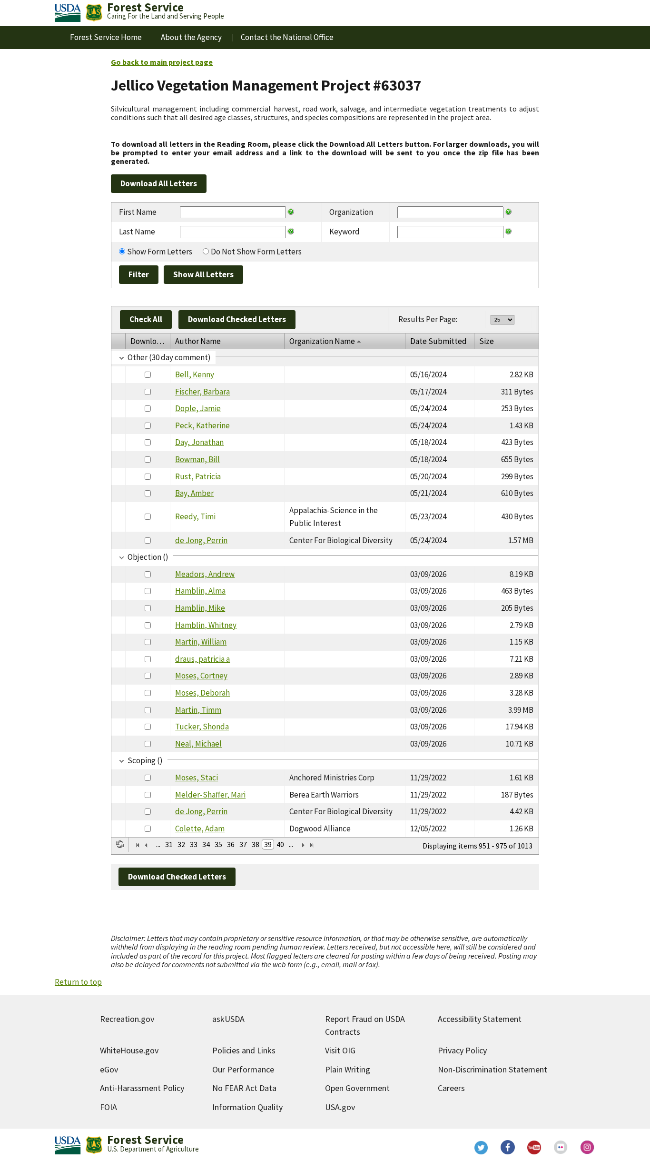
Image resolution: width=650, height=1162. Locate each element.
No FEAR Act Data (244, 1087)
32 (181, 844)
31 (169, 844)
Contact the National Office (287, 37)
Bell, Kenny (194, 374)
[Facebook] (507, 1147)
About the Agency (191, 37)
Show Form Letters (159, 251)
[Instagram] (587, 1147)
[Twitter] (481, 1147)
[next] (303, 845)
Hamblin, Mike (200, 608)
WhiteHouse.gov (129, 1050)
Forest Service (145, 1139)
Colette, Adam (200, 828)
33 (193, 844)
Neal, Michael (198, 743)
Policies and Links (244, 1050)
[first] (137, 845)
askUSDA (228, 1018)
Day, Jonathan (199, 442)
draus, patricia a (202, 659)
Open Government (357, 1087)
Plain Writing (347, 1069)
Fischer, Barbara (202, 391)
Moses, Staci (196, 777)
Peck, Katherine (202, 425)
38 (255, 844)
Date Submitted (438, 341)
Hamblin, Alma (200, 591)
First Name (138, 212)
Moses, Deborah (202, 692)
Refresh (120, 844)
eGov (109, 1069)
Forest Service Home (106, 37)
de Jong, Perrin (201, 540)
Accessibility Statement (480, 1018)
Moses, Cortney (201, 675)
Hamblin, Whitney (205, 625)
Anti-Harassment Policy (142, 1087)
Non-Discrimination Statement (492, 1069)
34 (206, 844)
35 (218, 844)
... (158, 844)
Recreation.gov (127, 1018)
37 (243, 844)
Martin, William (201, 642)
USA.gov (340, 1106)
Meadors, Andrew (205, 574)
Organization (351, 212)
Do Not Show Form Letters (256, 251)
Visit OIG (340, 1050)
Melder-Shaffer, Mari (210, 794)
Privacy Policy (462, 1050)
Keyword (344, 231)
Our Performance (243, 1069)
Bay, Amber (194, 493)
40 (280, 844)
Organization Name (322, 341)
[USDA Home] (68, 13)
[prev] (146, 845)
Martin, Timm (198, 710)
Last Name (137, 231)
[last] (311, 845)
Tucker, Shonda (202, 726)
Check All (145, 319)
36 (231, 844)
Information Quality (247, 1106)
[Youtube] (534, 1147)
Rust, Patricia (198, 476)
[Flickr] (561, 1147)
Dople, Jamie (198, 408)
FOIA (108, 1106)
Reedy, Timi (195, 516)
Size (486, 341)
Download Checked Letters (237, 319)
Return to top (78, 982)
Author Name (198, 341)
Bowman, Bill (197, 459)
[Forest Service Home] (94, 13)
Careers (451, 1087)
